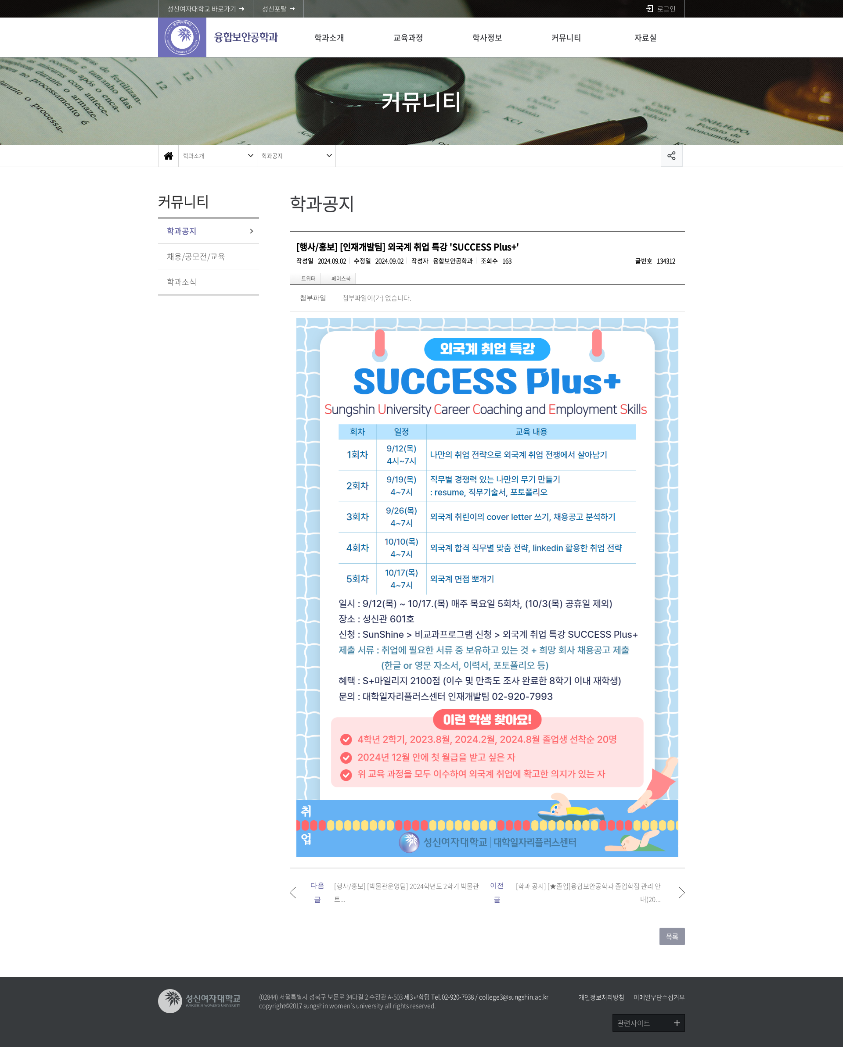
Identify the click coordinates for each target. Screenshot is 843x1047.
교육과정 (408, 37)
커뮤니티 (566, 37)
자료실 (645, 37)
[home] (168, 156)
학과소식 (182, 282)
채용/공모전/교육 (196, 256)
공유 (672, 156)
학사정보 (487, 37)
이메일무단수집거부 (659, 997)
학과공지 (272, 155)
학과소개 (329, 37)
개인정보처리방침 (601, 997)
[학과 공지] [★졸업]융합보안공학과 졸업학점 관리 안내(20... (588, 892)
